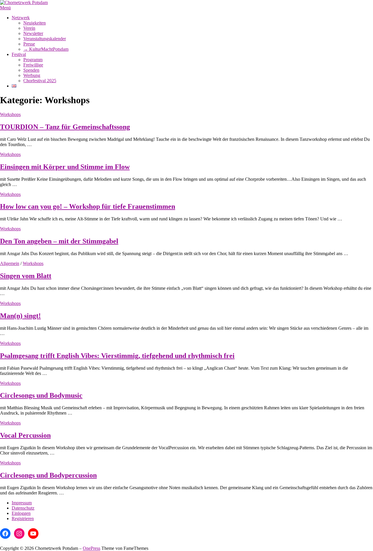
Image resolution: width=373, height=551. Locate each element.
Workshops (10, 114)
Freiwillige (33, 64)
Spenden (31, 70)
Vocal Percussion (25, 435)
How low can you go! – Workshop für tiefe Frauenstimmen (87, 206)
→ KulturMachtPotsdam (45, 49)
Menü (5, 7)
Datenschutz (23, 508)
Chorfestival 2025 (39, 80)
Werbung (31, 75)
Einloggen (21, 513)
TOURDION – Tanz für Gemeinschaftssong (65, 127)
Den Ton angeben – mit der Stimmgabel (59, 241)
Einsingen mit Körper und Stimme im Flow (65, 167)
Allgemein (9, 263)
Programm (33, 59)
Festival (19, 54)
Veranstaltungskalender (44, 38)
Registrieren (23, 518)
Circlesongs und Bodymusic (41, 395)
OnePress (91, 548)
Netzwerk (21, 17)
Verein (29, 28)
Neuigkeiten (34, 22)
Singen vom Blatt (25, 276)
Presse (29, 43)
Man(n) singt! (20, 316)
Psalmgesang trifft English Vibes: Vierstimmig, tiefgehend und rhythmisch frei (117, 355)
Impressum (22, 502)
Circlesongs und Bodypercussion (48, 475)
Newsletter (33, 33)
